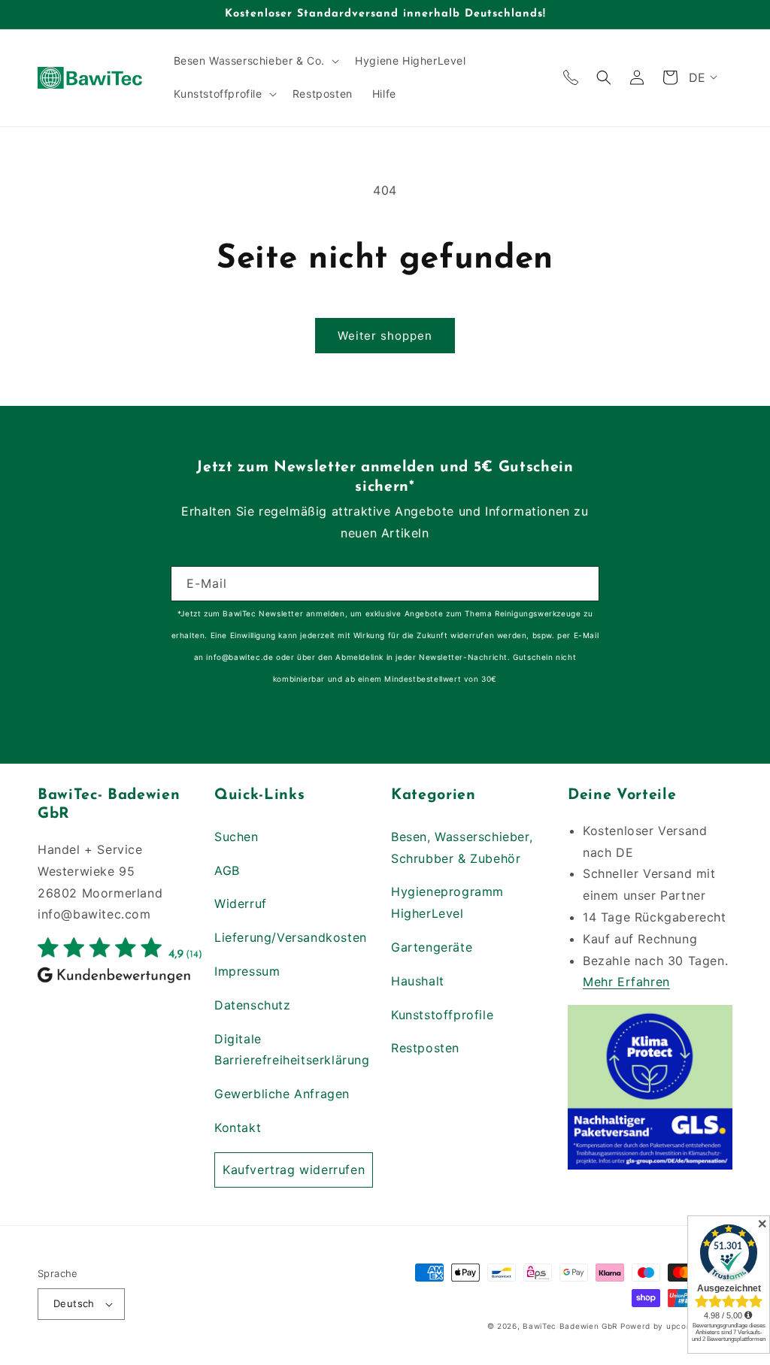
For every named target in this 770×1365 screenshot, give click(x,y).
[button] (255, 60)
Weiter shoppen (385, 335)
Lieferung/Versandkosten (290, 937)
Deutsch (74, 1303)
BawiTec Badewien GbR (570, 1325)
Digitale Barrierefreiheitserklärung (292, 1049)
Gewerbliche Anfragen (282, 1093)
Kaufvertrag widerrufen (294, 1169)
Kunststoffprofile (442, 1014)
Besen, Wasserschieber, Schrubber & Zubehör (461, 847)
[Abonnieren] (582, 583)
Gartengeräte (431, 947)
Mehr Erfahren (626, 981)
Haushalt (417, 980)
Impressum (247, 971)
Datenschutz (252, 1004)
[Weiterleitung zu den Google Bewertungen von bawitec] (120, 981)
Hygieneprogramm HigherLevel (447, 902)
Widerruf (240, 903)
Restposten (425, 1047)
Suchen (236, 836)
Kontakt (237, 1127)
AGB (227, 870)
